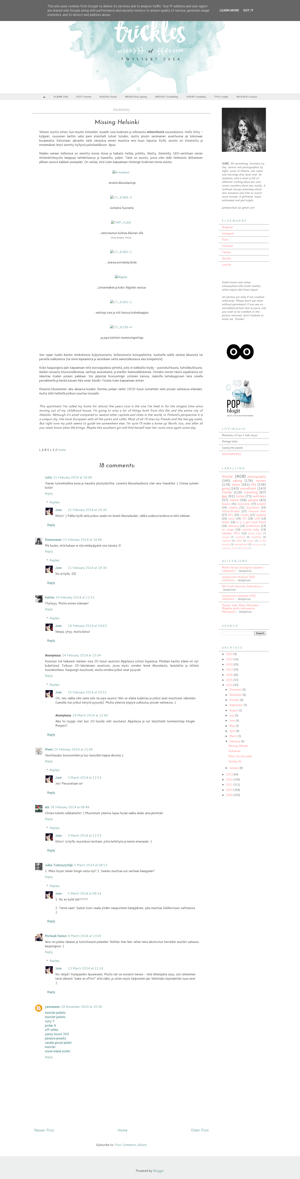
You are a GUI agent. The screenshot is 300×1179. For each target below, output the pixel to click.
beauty (226, 504)
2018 (229, 664)
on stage (227, 529)
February (235, 741)
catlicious (233, 526)
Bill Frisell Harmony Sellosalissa (241, 586)
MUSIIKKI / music (246, 96)
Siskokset (234, 751)
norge (225, 537)
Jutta (48, 477)
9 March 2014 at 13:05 (84, 936)
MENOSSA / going (136, 96)
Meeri (49, 749)
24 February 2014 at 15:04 (81, 655)
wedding (256, 537)
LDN (257, 518)
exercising (244, 504)
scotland (240, 537)
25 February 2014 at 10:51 (87, 692)
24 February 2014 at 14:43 (87, 626)
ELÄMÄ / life (61, 96)
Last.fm (226, 264)
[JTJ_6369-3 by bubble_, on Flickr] (121, 197)
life (253, 484)
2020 (229, 654)
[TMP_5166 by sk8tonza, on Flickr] (121, 222)
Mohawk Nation (56, 936)
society (244, 515)
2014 (229, 685)
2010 (229, 790)
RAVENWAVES (231, 454)
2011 (229, 784)
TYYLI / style (221, 96)
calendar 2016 (229, 548)
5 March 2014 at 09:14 (84, 893)
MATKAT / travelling (166, 96)
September (236, 705)
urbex (250, 540)
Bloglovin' (227, 227)
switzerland (240, 544)
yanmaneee (52, 1007)
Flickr (225, 239)
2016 (229, 675)
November (236, 695)
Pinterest (227, 246)
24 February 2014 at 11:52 (75, 597)
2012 (229, 779)
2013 (229, 774)
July (232, 715)
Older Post (200, 1130)
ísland (244, 548)
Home (122, 1130)
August (234, 710)
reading (233, 507)
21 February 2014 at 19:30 (87, 510)
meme (234, 500)
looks (236, 484)
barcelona (257, 544)
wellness (259, 496)
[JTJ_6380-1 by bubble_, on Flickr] (121, 252)
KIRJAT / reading (196, 96)
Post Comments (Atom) (131, 1145)
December (235, 689)
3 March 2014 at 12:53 (84, 777)
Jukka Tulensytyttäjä (59, 865)
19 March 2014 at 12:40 (90, 715)
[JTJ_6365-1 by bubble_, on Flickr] (121, 302)
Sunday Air (235, 761)
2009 (229, 795)
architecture (253, 526)
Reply (49, 493)
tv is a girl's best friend (251, 522)
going (225, 488)
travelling (251, 492)
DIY (244, 518)
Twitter (226, 252)
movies (261, 480)
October (234, 700)
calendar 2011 (231, 533)
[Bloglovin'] (240, 369)
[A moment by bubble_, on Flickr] (121, 172)
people (253, 500)
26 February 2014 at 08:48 (69, 807)
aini (47, 807)
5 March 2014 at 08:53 (90, 865)
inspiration (252, 507)
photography (256, 476)
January (234, 768)
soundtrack (248, 488)
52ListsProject (231, 511)
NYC (230, 515)
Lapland (226, 540)
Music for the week (240, 756)
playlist (261, 504)
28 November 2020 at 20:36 (81, 1007)
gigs (224, 496)
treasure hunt (257, 511)
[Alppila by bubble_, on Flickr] (121, 277)
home (62, 450)
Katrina (49, 597)
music (227, 476)
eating (237, 480)
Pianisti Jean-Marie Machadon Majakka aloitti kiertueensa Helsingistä (240, 608)
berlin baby (254, 533)
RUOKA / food (108, 96)
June (58, 510)
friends (227, 492)
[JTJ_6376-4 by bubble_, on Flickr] (121, 327)
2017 (229, 669)
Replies (55, 502)
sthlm (239, 540)
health (225, 522)
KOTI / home (83, 96)
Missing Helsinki (238, 746)
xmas (231, 518)
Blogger (158, 1171)
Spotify (226, 258)
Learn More (229, 10)
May (232, 726)
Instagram (228, 233)
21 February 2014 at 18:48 (72, 477)
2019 (229, 659)
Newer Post (44, 1130)
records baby (250, 529)
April (232, 731)
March (233, 736)
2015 (229, 680)
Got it (248, 10)
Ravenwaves (53, 539)
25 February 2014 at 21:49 (73, 749)
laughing (261, 515)
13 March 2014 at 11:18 (85, 968)
